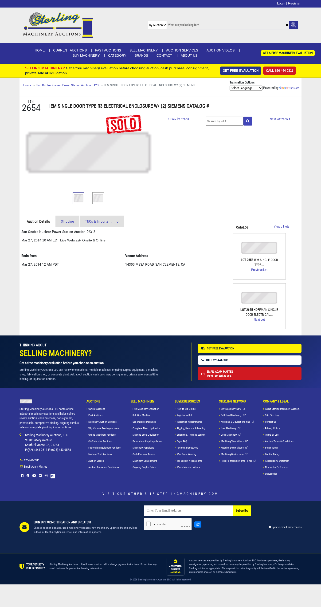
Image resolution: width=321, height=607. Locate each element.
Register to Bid (184, 415)
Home (40, 50)
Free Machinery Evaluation (146, 408)
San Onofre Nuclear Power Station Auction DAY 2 (67, 85)
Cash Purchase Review (144, 454)
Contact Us (270, 421)
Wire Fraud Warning (186, 454)
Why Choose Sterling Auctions (103, 428)
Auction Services (182, 50)
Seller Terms (271, 447)
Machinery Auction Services (102, 421)
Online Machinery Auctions (102, 434)
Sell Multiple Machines (144, 421)
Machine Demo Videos (232, 447)
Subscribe (242, 510)
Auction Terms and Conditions (103, 467)
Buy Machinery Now (231, 408)
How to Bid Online (186, 408)
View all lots (281, 226)
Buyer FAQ (182, 441)
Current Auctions (70, 50)
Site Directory (272, 415)
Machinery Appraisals (143, 447)
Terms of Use (271, 434)
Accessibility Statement (277, 460)
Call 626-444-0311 (279, 70)
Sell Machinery (143, 50)
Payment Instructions (187, 447)
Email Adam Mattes (35, 466)
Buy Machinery (86, 55)
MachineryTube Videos (232, 441)
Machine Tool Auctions (100, 454)
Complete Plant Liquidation (146, 428)
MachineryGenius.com (232, 454)
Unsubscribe (271, 473)
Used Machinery (229, 434)
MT (53, 475)
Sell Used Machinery (231, 415)
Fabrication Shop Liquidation (147, 441)
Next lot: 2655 (279, 119)
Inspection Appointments (189, 421)
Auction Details (38, 221)
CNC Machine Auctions (100, 441)
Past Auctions (108, 50)
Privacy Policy (272, 428)
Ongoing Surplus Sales (144, 467)
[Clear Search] (287, 25)
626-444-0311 (31, 460)
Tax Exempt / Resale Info (189, 460)
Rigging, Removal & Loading (191, 428)
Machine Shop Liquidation (146, 434)
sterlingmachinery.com (188, 494)
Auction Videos (221, 50)
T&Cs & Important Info (101, 221)
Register (294, 3)
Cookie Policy (272, 454)
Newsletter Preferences (276, 467)
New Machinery (229, 428)
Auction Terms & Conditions (279, 441)
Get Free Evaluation (240, 70)
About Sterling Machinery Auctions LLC (283, 408)
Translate (294, 88)
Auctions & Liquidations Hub (236, 421)
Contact (164, 55)
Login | (282, 3)
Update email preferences (286, 527)
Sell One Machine (141, 415)
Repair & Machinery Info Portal (237, 460)
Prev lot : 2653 (179, 119)
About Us (189, 55)
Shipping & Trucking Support (191, 434)
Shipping (67, 221)
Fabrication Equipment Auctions (104, 447)
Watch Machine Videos (188, 467)
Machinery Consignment (145, 460)
